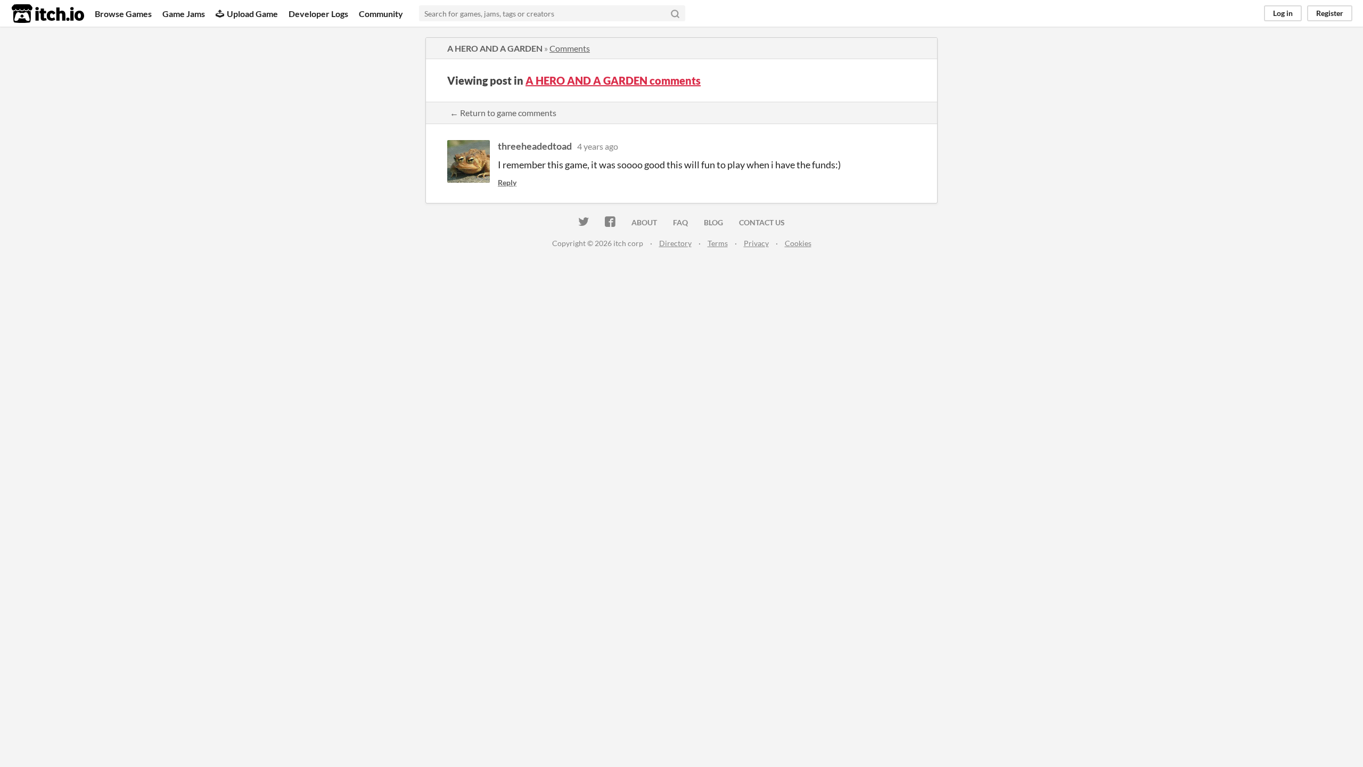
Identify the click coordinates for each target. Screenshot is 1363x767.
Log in (1283, 13)
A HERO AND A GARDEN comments (613, 80)
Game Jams (183, 14)
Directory (675, 243)
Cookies (798, 243)
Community (381, 14)
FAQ (680, 222)
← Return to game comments (503, 113)
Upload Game (252, 14)
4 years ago (597, 146)
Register (1329, 13)
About (644, 222)
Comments (569, 48)
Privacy (756, 243)
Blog (713, 222)
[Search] (675, 13)
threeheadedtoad (535, 146)
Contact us (762, 222)
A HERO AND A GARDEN (495, 48)
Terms (718, 243)
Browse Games (123, 14)
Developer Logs (318, 14)
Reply (507, 182)
